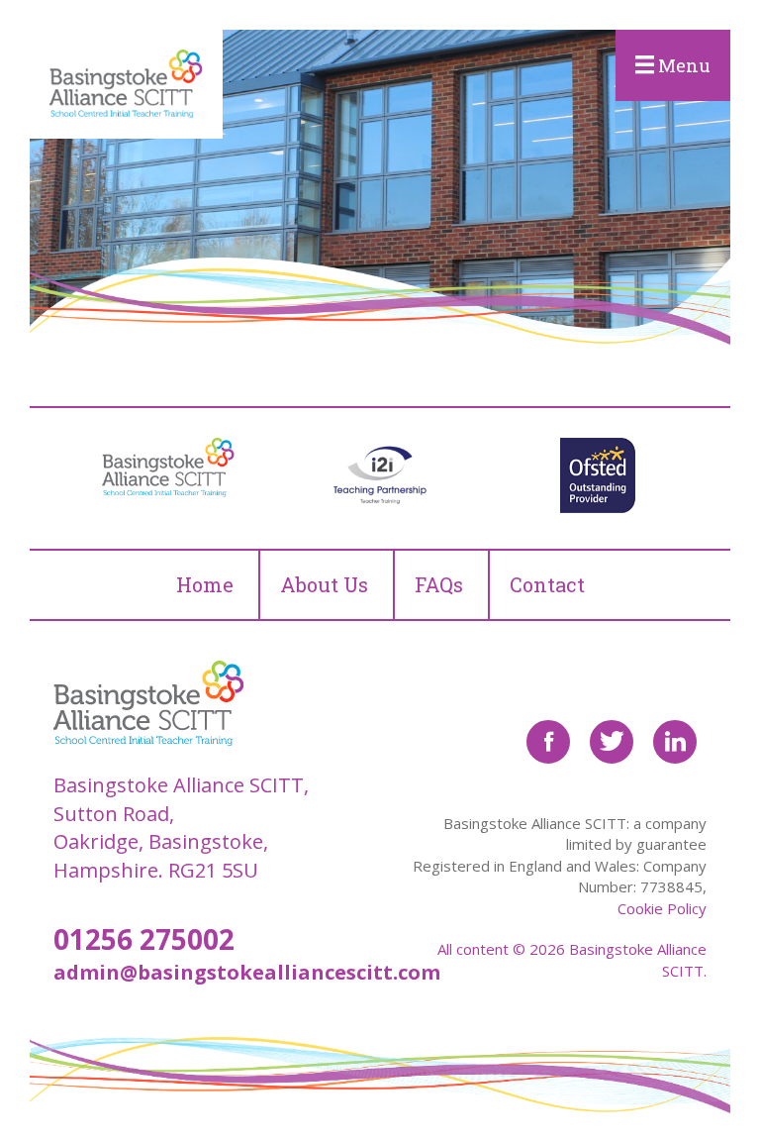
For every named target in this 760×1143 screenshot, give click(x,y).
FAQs (439, 584)
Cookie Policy (662, 908)
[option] (162, 467)
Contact (547, 584)
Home (205, 584)
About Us (324, 584)
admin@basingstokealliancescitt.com (246, 972)
